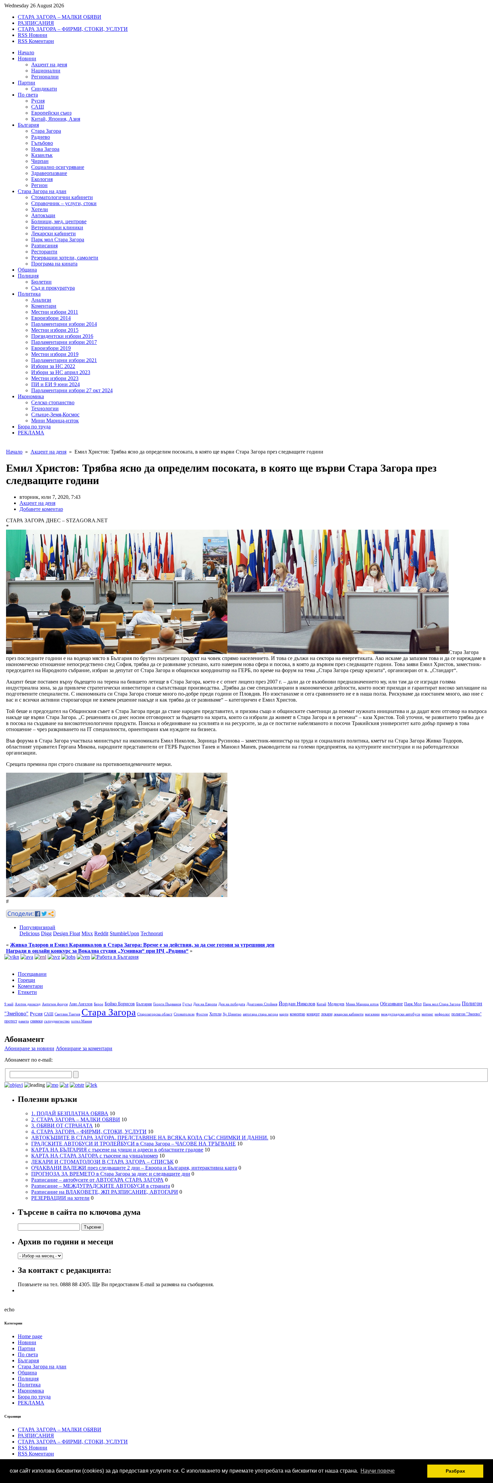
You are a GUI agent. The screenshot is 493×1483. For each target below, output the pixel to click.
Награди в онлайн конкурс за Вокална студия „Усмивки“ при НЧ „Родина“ (97, 951)
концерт (313, 1014)
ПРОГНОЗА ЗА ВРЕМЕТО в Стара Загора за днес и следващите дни (110, 1174)
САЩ (37, 107)
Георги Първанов (167, 1004)
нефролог (442, 1014)
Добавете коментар (41, 509)
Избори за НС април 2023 (60, 372)
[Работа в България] (115, 957)
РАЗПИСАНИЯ (36, 23)
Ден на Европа (205, 1004)
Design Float (66, 933)
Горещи (26, 980)
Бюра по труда (34, 426)
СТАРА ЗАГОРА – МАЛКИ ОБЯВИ (59, 17)
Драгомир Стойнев (261, 1004)
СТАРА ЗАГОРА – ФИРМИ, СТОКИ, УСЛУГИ (73, 29)
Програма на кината (54, 263)
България (28, 125)
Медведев (336, 1004)
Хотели (39, 209)
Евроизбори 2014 (51, 318)
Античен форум (55, 1004)
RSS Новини (32, 35)
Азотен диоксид (28, 1004)
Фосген (202, 1014)
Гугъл (187, 1004)
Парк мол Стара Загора (57, 239)
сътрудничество (57, 1021)
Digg (46, 933)
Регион (39, 185)
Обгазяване (391, 1003)
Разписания (44, 245)
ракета (23, 1021)
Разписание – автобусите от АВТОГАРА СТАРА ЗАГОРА (97, 1180)
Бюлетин (41, 282)
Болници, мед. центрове (59, 221)
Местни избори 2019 (54, 354)
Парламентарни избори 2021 (64, 360)
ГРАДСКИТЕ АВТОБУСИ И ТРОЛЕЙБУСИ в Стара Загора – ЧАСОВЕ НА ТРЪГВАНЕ (133, 1143)
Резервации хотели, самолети (64, 257)
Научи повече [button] (378, 1471)
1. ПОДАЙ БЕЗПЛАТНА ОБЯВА (69, 1113)
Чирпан (40, 161)
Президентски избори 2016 (62, 336)
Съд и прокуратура (53, 288)
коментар (297, 1014)
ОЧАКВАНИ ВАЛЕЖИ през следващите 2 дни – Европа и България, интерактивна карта (134, 1168)
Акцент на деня (49, 64)
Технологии (45, 408)
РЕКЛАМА (31, 432)
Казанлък (42, 155)
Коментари (43, 306)
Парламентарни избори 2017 (64, 342)
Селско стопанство (52, 402)
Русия (38, 101)
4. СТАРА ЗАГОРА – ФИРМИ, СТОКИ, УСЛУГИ (89, 1131)
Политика (29, 294)
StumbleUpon (124, 933)
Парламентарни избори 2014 (64, 324)
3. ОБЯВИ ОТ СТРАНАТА (62, 1125)
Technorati (152, 933)
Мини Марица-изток (55, 420)
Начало (26, 52)
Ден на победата (231, 1004)
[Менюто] (83, 957)
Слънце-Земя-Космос (55, 414)
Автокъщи (43, 215)
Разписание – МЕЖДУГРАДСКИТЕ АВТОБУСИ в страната (100, 1186)
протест (10, 1021)
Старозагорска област (154, 1014)
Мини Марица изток (362, 1004)
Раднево (40, 137)
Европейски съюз (51, 113)
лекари (326, 1014)
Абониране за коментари (84, 1048)
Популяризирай (37, 927)
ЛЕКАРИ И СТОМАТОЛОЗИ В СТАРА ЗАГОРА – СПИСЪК (102, 1162)
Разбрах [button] (455, 1471)
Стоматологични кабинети (62, 197)
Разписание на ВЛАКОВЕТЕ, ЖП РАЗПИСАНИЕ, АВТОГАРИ (104, 1192)
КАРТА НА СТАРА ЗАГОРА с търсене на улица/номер (94, 1156)
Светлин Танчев (67, 1014)
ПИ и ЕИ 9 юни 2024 (55, 384)
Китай (321, 1004)
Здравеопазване (49, 173)
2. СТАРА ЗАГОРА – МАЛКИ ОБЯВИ (75, 1119)
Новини (27, 58)
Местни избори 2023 (54, 378)
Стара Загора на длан (42, 191)
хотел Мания (81, 1021)
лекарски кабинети (349, 1014)
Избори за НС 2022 (53, 366)
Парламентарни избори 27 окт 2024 (72, 390)
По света (28, 95)
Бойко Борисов (120, 1003)
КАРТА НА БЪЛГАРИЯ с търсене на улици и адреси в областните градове (117, 1149)
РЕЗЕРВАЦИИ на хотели (60, 1198)
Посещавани (32, 974)
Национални (45, 70)
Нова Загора (45, 149)
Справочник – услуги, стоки (64, 203)
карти (283, 1014)
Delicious (29, 933)
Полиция (28, 276)
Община (27, 270)
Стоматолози (184, 1014)
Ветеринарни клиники (57, 227)
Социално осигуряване (57, 167)
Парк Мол (413, 1004)
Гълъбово (42, 143)
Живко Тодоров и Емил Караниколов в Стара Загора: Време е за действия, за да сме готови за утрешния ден (142, 945)
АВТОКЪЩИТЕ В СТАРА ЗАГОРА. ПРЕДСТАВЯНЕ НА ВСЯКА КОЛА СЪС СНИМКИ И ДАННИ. (149, 1137)
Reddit (101, 933)
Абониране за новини (29, 1048)
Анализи (41, 300)
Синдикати (44, 89)
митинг (427, 1014)
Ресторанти (44, 251)
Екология (42, 179)
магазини (372, 1014)
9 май (8, 1004)
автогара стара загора (260, 1014)
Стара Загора (46, 131)
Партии (26, 82)
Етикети (27, 992)
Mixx (87, 933)
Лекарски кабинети (53, 233)
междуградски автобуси (400, 1014)
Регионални (45, 76)
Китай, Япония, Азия (55, 119)
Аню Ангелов (81, 1004)
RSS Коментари (36, 41)
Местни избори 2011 (54, 312)
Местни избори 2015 (54, 330)
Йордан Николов (297, 1003)
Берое (98, 1004)
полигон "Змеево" (466, 1014)
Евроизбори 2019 (51, 348)
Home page (30, 1336)
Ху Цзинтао (232, 1014)
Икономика (31, 396)
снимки (36, 1021)
